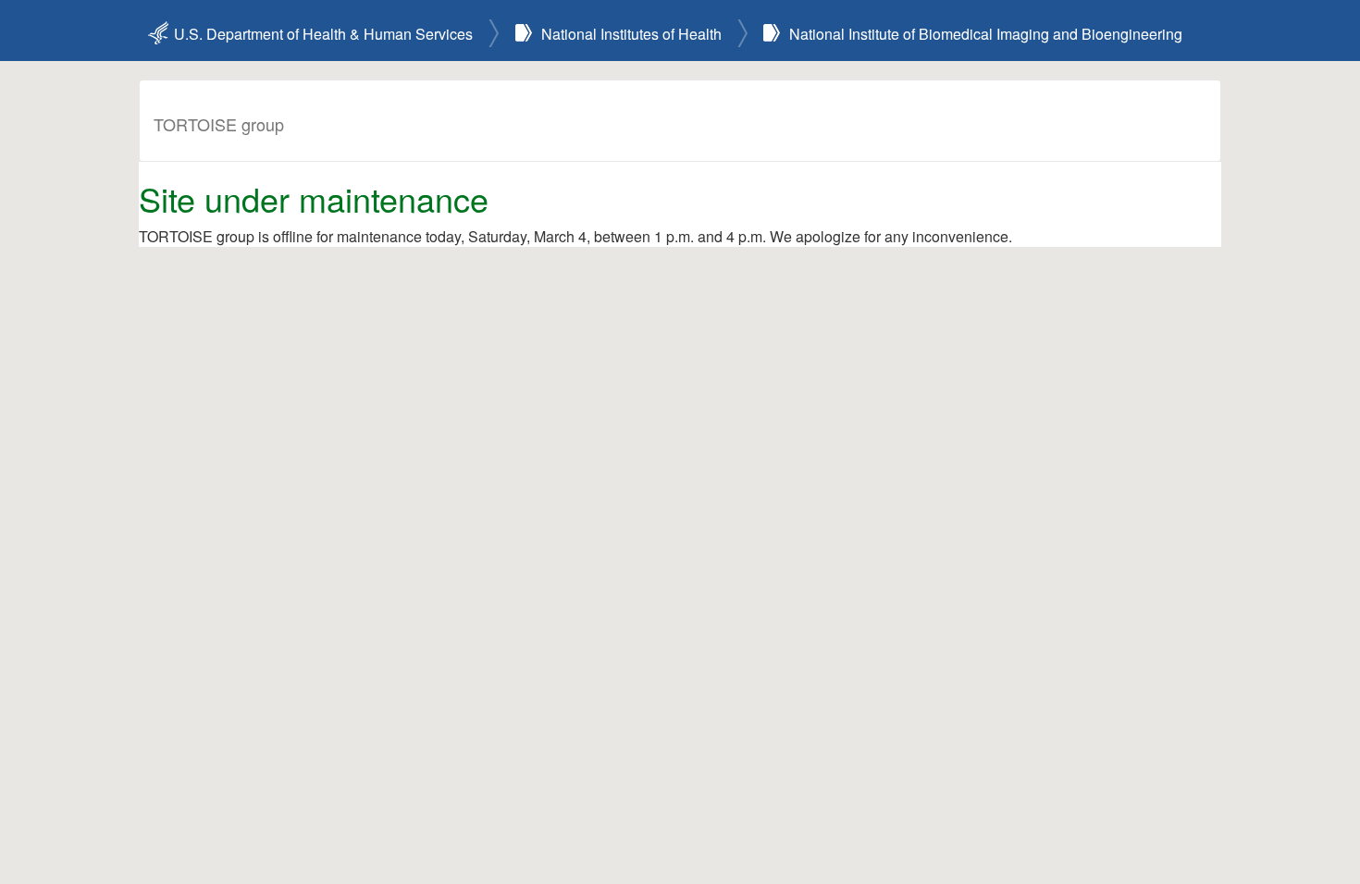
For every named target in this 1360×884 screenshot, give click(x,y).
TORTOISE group (219, 124)
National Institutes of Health (631, 33)
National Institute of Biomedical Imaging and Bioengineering (985, 33)
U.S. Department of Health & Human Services (323, 33)
